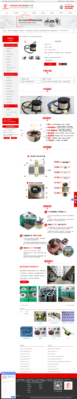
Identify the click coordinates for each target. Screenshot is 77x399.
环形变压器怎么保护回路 (24, 361)
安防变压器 (8, 77)
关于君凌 (61, 12)
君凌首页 (29, 384)
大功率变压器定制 (16, 380)
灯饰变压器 (8, 88)
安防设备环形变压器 (54, 30)
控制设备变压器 (9, 85)
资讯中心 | (64, 1)
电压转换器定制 (61, 380)
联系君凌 (70, 12)
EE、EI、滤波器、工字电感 (11, 112)
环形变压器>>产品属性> (10, 45)
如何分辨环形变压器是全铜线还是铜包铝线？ (56, 356)
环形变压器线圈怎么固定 (24, 366)
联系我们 (72, 1)
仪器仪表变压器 (9, 96)
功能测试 (34, 12)
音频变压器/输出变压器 (10, 67)
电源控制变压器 (9, 83)
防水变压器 (8, 62)
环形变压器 (16, 12)
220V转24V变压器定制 (25, 380)
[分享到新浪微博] (47, 60)
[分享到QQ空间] (45, 60)
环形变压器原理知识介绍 (52, 351)
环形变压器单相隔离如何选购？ (26, 351)
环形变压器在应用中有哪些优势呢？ (54, 348)
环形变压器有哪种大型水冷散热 (26, 371)
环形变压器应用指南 (51, 353)
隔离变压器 (8, 64)
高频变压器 (7, 105)
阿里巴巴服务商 (68, 397)
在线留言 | (68, 1)
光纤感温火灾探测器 (30, 379)
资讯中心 (40, 384)
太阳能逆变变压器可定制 (58, 379)
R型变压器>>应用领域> (10, 74)
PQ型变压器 (8, 114)
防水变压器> (34, 36)
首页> (30, 36)
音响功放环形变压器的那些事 (53, 364)
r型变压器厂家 (22, 30)
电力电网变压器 (9, 102)
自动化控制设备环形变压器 (44, 30)
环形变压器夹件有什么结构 (25, 364)
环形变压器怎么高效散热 (24, 356)
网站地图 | (60, 1)
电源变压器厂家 (67, 379)
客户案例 (43, 12)
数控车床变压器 (9, 80)
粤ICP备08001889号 (49, 397)
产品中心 (25, 12)
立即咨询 (6, 137)
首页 (7, 12)
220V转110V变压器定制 (52, 380)
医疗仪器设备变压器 (10, 91)
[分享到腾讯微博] (48, 60)
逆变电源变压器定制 (35, 380)
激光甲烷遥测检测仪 (21, 379)
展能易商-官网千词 (61, 397)
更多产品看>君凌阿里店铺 (40, 379)
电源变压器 (8, 59)
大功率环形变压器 (29, 30)
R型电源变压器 (15, 30)
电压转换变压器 (9, 48)
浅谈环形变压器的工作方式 (25, 353)
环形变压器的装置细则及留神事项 (26, 348)
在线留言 (14, 137)
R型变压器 (9, 30)
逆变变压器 (8, 70)
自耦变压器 (8, 51)
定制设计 (52, 12)
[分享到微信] (50, 60)
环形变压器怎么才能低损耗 (25, 369)
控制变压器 (8, 56)
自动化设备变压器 (9, 93)
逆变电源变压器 (49, 379)
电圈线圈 (8, 109)
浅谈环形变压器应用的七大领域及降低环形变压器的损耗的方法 (59, 361)
